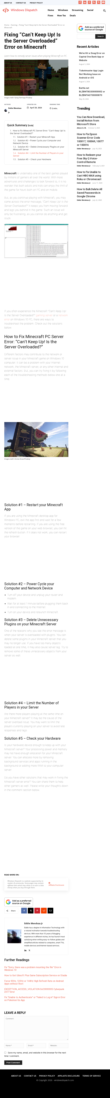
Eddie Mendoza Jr (14, 110)
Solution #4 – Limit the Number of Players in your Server (38, 154)
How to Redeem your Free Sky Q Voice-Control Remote (89, 158)
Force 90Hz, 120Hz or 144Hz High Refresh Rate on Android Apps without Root (34, 982)
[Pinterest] (89, 2)
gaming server (44, 315)
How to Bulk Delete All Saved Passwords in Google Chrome (89, 193)
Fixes (33, 874)
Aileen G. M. (81, 128)
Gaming (14, 25)
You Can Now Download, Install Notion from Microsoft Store (91, 120)
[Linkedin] (84, 2)
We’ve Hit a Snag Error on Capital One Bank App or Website (92, 57)
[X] (98, 2)
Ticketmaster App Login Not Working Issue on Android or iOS (91, 74)
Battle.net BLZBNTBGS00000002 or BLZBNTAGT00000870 (92, 91)
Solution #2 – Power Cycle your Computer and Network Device (37, 142)
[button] (104, 10)
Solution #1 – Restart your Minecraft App (36, 137)
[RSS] (94, 2)
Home (6, 25)
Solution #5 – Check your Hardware (34, 159)
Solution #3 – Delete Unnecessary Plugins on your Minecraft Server (38, 148)
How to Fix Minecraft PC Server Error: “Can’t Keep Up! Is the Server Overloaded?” (37, 132)
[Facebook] (80, 2)
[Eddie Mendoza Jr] (6, 110)
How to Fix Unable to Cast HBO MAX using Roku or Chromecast (89, 176)
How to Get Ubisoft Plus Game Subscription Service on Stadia (35, 975)
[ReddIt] (44, 910)
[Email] (50, 910)
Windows (41, 874)
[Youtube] (103, 2)
